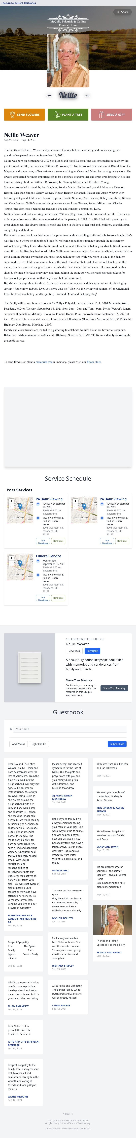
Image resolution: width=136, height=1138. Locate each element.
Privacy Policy (58, 1123)
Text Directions (43, 541)
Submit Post (117, 744)
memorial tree (44, 362)
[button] (20, 506)
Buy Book (92, 650)
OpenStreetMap (71, 1128)
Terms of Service (77, 1123)
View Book (74, 650)
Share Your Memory (114, 688)
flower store (94, 362)
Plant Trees (58, 541)
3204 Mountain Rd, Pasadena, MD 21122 (53, 531)
